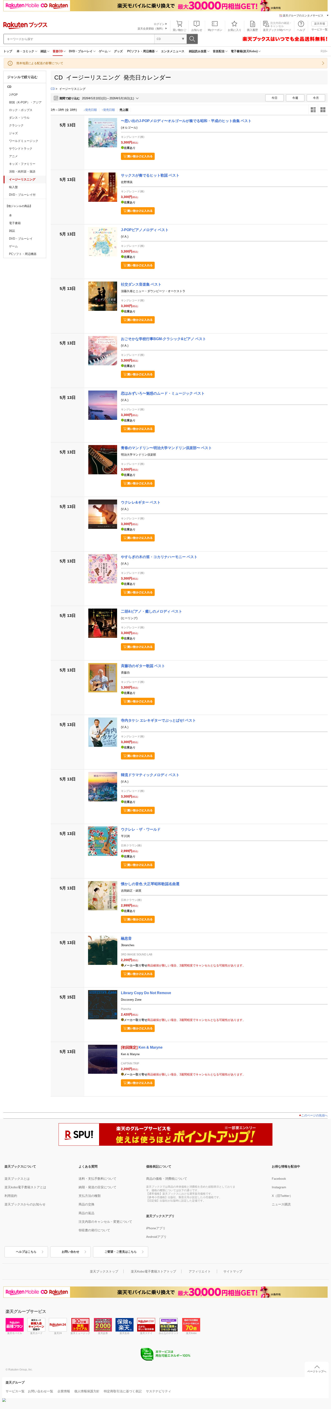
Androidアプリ (156, 1237)
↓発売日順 (90, 109)
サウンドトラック (20, 148)
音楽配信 (218, 51)
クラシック (16, 125)
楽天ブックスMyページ (277, 30)
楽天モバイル (14, 1333)
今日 (274, 98)
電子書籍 (15, 223)
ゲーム (103, 51)
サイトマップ (232, 1271)
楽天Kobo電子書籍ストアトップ (153, 1271)
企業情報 (63, 1391)
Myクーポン (215, 30)
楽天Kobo (191, 1333)
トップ (7, 51)
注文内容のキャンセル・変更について (105, 1221)
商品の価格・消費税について (166, 1178)
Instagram (279, 1187)
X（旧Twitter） (282, 1196)
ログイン (159, 24)
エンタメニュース (172, 51)
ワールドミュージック (23, 141)
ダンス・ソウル (19, 117)
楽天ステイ (146, 1333)
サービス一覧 (319, 29)
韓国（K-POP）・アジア (25, 102)
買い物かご (179, 30)
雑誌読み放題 (197, 51)
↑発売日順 (108, 109)
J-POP (13, 94)
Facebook (279, 1178)
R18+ (324, 51)
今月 (316, 98)
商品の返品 (86, 1213)
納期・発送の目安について (97, 1187)
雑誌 (43, 51)
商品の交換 (86, 1204)
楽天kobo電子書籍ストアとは (25, 1187)
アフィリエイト (200, 1271)
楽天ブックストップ (104, 1271)
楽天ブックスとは (17, 1178)
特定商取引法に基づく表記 (123, 1391)
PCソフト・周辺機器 (141, 51)
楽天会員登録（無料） (151, 28)
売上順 (124, 109)
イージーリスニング (22, 179)
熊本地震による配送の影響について (39, 63)
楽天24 (58, 1333)
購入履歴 (252, 30)
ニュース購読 (281, 1204)
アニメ (13, 156)
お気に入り (234, 30)
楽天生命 (124, 1333)
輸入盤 (13, 187)
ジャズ (13, 133)
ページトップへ (316, 1371)
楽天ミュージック (80, 1333)
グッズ (118, 51)
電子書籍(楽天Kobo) (244, 51)
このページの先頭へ (314, 1115)
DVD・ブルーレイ (81, 51)
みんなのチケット (169, 1333)
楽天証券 (103, 1333)
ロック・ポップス (20, 110)
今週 (295, 98)
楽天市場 (319, 23)
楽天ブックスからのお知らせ (25, 1204)
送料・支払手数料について (97, 1178)
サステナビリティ (158, 1391)
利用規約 (11, 1196)
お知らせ (196, 30)
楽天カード (36, 1333)
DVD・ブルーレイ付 (22, 194)
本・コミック (25, 51)
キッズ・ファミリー (22, 164)
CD (9, 87)
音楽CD (58, 51)
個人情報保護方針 (87, 1391)
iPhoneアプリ (156, 1228)
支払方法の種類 (90, 1196)
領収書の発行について (94, 1230)
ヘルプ (301, 30)
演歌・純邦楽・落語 (22, 171)
